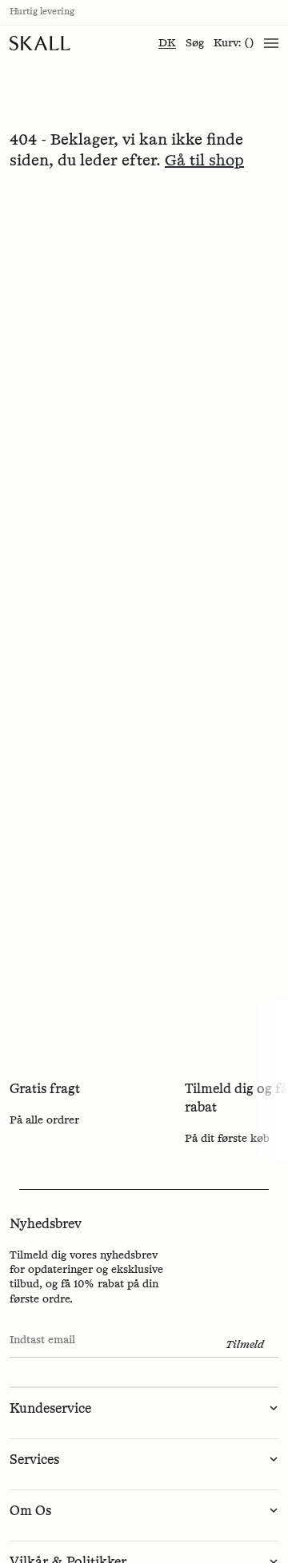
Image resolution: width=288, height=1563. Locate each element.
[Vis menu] (271, 43)
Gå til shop (204, 161)
